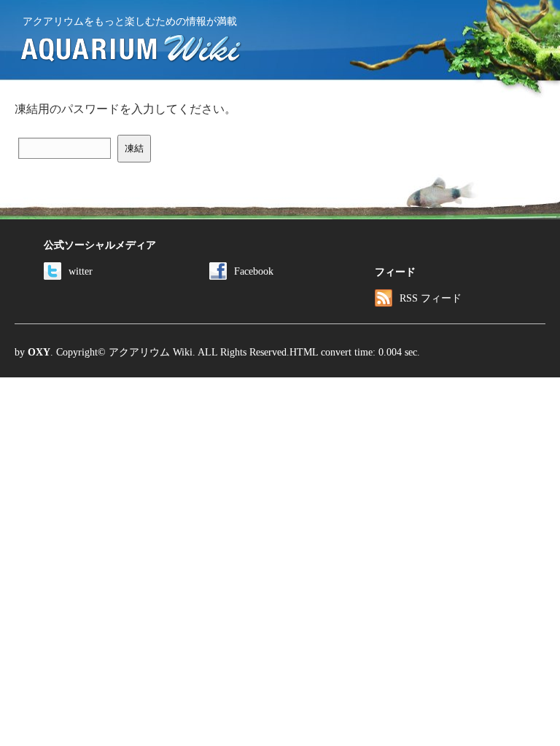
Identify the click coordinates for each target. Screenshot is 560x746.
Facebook (253, 271)
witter (81, 271)
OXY (39, 352)
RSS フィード (431, 298)
